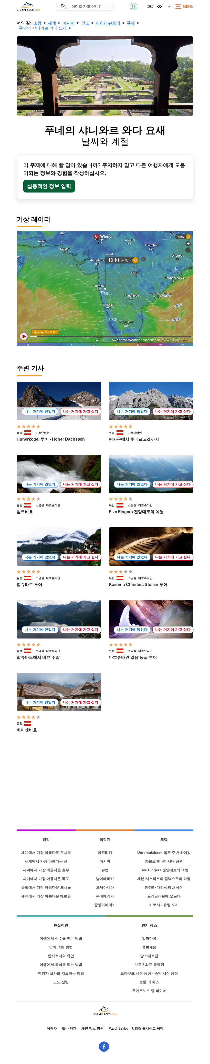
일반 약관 (69, 1028)
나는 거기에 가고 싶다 (80, 411)
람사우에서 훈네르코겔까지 (134, 439)
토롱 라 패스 (149, 982)
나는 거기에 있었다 (40, 411)
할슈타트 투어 (29, 584)
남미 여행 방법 (61, 947)
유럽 (19, 432)
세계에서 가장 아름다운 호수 (46, 870)
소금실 (40, 505)
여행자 (52, 1028)
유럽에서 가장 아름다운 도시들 (46, 887)
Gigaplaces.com (28, 6)
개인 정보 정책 (92, 1028)
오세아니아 (105, 887)
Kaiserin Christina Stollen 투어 (138, 584)
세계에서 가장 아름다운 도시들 (46, 852)
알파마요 (149, 938)
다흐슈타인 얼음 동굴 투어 (133, 657)
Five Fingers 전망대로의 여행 (136, 512)
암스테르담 (149, 956)
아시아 (105, 861)
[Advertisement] (105, 781)
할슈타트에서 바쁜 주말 (38, 657)
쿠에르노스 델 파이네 (149, 991)
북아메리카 (105, 896)
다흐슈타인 (43, 432)
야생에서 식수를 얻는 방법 (61, 938)
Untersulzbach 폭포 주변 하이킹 (164, 852)
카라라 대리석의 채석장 (164, 887)
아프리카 (105, 852)
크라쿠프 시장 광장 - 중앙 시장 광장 (149, 973)
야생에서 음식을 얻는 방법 (61, 964)
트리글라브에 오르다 (164, 896)
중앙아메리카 (105, 905)
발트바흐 (25, 512)
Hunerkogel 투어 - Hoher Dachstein (51, 439)
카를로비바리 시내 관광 (164, 861)
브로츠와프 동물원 (149, 964)
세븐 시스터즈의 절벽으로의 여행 (164, 879)
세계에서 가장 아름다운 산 (46, 861)
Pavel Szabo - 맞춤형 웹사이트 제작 (136, 1028)
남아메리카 (105, 879)
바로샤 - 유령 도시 (164, 905)
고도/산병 (61, 982)
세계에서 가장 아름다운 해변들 (46, 896)
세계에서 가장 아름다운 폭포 (46, 879)
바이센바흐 (27, 730)
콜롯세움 (149, 947)
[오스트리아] (30, 432)
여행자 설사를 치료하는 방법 (61, 973)
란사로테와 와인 (61, 956)
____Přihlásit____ (133, 6)
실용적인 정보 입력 (49, 186)
